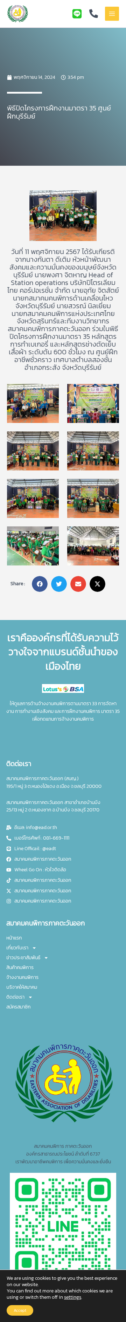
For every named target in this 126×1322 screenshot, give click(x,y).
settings (72, 1297)
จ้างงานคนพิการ (22, 977)
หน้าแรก (14, 937)
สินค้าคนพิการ (20, 967)
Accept (20, 1310)
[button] (40, 584)
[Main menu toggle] (112, 14)
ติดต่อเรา (15, 996)
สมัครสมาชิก (18, 1006)
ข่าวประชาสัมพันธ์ (23, 957)
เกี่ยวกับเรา (17, 947)
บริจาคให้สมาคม (21, 987)
